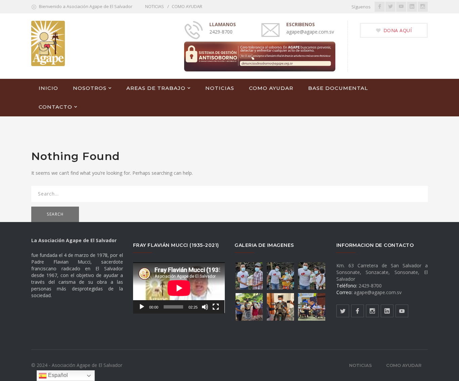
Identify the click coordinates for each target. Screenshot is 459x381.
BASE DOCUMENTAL (338, 88)
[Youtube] (401, 7)
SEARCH (55, 214)
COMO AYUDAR (187, 6)
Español (57, 375)
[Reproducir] (141, 307)
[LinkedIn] (412, 7)
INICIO (48, 88)
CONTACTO (55, 107)
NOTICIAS (154, 6)
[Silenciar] (205, 307)
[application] (179, 288)
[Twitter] (390, 7)
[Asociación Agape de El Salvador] (48, 43)
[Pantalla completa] (215, 307)
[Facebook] (380, 7)
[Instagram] (423, 7)
